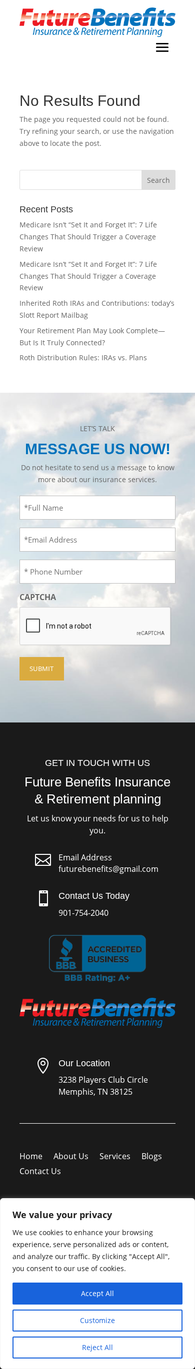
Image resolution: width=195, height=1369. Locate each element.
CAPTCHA (38, 597)
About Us (71, 1157)
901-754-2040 (83, 912)
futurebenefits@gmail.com (108, 868)
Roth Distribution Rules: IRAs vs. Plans (83, 357)
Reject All (97, 1347)
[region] (97, 1283)
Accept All (97, 1293)
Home (31, 1157)
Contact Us (40, 1172)
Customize (97, 1320)
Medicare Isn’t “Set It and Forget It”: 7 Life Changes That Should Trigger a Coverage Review (88, 236)
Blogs (152, 1157)
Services (115, 1157)
